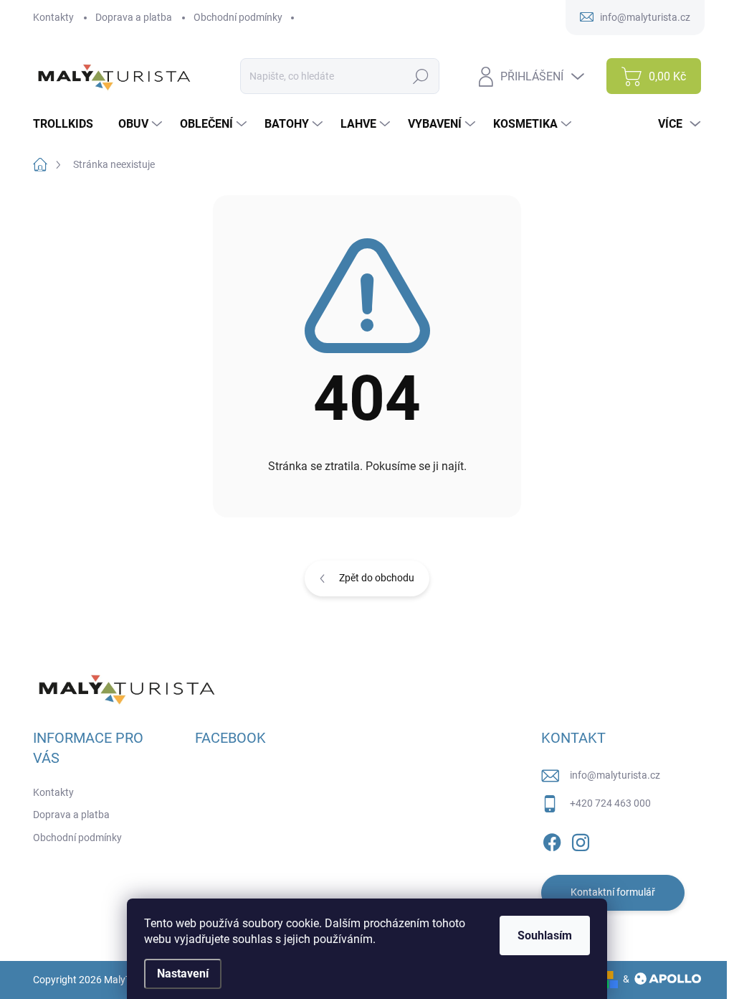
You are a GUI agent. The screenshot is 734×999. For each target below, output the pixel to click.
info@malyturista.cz (615, 775)
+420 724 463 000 (610, 803)
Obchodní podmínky (238, 17)
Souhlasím (545, 935)
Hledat (421, 76)
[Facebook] (552, 839)
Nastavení (183, 973)
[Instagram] (580, 839)
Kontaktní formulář (613, 892)
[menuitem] (68, 124)
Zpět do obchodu (376, 577)
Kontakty (53, 17)
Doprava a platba (133, 17)
